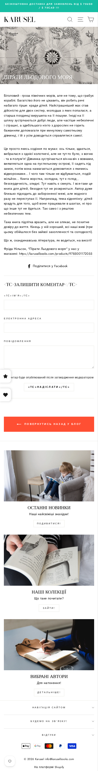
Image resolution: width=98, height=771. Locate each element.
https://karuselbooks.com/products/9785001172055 (55, 253)
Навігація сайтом (49, 707)
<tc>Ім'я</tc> (17, 295)
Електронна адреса (23, 318)
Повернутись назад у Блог (52, 424)
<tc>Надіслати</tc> (49, 387)
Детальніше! (49, 692)
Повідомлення (17, 341)
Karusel (19, 19)
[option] (49, 6)
